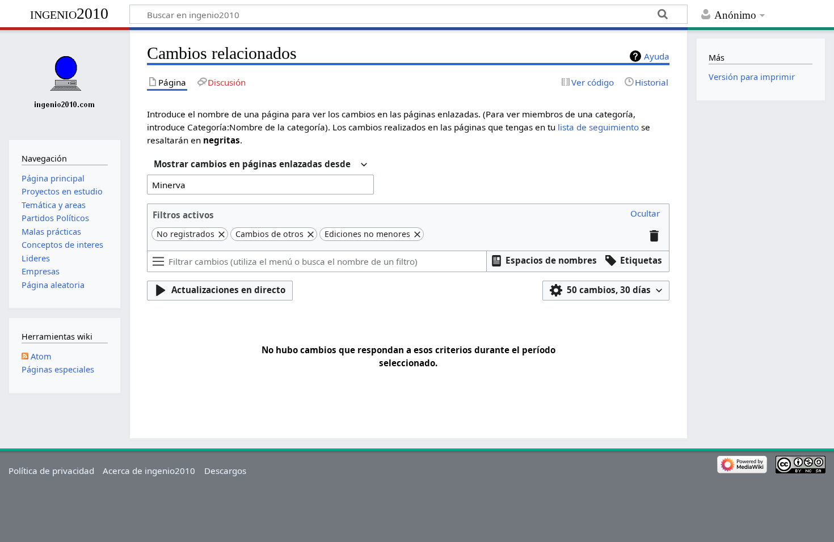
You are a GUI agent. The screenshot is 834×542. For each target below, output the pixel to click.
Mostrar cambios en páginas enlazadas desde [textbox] (252, 164)
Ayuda (656, 56)
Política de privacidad (51, 470)
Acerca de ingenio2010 (149, 470)
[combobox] (260, 165)
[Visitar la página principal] (64, 83)
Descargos (225, 470)
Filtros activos (183, 215)
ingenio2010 (69, 13)
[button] (645, 214)
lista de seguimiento (598, 127)
